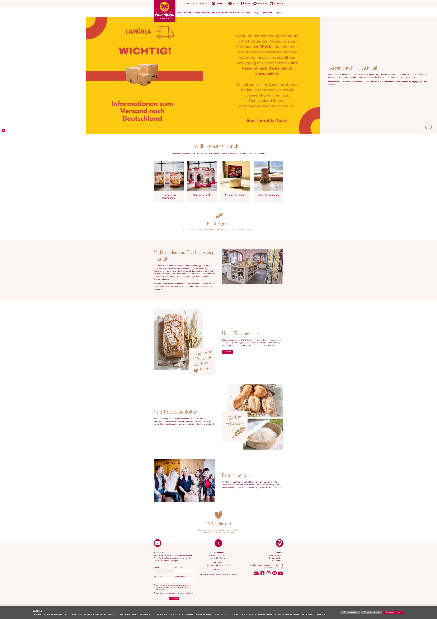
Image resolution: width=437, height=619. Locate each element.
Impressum (159, 600)
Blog (255, 12)
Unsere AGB (206, 600)
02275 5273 (211, 558)
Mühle (233, 12)
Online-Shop (218, 12)
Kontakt (279, 12)
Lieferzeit (246, 600)
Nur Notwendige (370, 612)
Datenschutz (170, 600)
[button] (426, 120)
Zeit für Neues (182, 12)
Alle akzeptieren (392, 612)
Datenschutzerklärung (316, 614)
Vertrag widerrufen (261, 600)
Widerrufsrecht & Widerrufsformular (227, 600)
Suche (180, 600)
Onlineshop (381, 78)
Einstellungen (348, 612)
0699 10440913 (218, 562)
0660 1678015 (225, 558)
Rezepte (246, 12)
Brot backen (200, 12)
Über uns (265, 12)
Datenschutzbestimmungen (181, 586)
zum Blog (227, 345)
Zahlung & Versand (192, 600)
